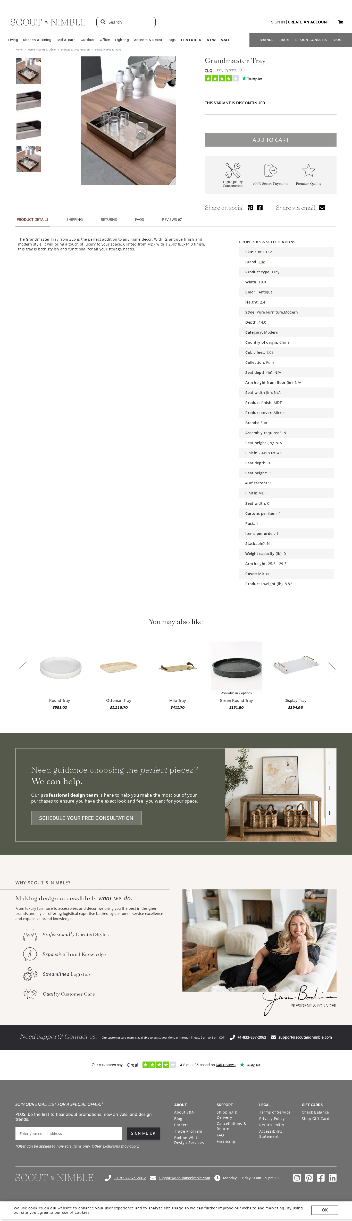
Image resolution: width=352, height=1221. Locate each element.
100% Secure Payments (270, 184)
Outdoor (88, 40)
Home (19, 49)
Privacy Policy (272, 1118)
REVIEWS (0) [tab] (172, 219)
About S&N (184, 1112)
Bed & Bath (66, 40)
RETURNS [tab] (109, 219)
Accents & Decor (148, 40)
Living (13, 40)
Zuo (208, 70)
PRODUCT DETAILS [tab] (32, 219)
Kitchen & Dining (37, 40)
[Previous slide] (22, 670)
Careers (181, 1124)
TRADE (284, 40)
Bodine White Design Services (189, 1140)
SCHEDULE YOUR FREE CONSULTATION (86, 818)
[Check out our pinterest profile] (309, 1178)
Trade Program (188, 1131)
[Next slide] (332, 670)
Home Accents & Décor (42, 49)
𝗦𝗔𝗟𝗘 (225, 40)
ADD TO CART (271, 140)
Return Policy (271, 1124)
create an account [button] (308, 22)
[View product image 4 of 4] (28, 159)
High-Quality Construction (233, 184)
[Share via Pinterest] (250, 207)
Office (105, 40)
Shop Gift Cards (317, 1118)
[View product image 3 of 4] (28, 129)
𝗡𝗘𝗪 (211, 40)
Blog (178, 1118)
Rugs (171, 40)
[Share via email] (322, 207)
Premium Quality (309, 184)
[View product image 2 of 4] (28, 100)
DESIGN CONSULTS (311, 40)
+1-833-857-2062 (252, 1037)
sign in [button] (278, 22)
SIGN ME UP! (144, 1133)
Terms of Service (275, 1112)
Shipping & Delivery (227, 1115)
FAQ (220, 1135)
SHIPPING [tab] (74, 219)
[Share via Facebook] (260, 207)
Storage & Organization (75, 49)
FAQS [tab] (139, 219)
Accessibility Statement (271, 1134)
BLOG (337, 40)
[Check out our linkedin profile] (333, 1178)
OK (325, 1210)
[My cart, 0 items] (340, 22)
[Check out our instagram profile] (297, 1178)
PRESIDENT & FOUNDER (313, 1005)
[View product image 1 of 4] (28, 71)
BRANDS (267, 40)
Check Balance (315, 1112)
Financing (226, 1141)
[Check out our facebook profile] (321, 1178)
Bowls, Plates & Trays (107, 49)
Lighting (122, 40)
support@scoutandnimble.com (305, 1037)
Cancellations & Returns (231, 1126)
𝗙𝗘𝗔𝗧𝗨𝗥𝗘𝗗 (191, 40)
